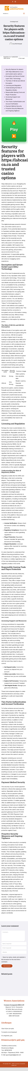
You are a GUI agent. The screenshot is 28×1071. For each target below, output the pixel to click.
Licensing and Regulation (13, 85)
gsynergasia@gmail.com (13, 1055)
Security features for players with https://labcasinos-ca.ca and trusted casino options (14, 72)
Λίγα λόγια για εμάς (7, 1028)
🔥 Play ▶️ (14, 129)
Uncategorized (14, 21)
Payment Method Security (14, 106)
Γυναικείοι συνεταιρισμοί (9, 1032)
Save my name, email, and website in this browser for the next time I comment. (13, 959)
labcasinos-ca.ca (11, 184)
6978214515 (8, 1050)
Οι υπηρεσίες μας (6, 1035)
